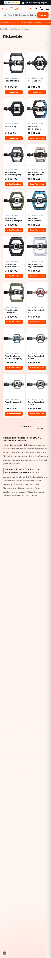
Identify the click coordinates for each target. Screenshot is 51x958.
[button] (4, 953)
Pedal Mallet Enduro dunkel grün (13, 219)
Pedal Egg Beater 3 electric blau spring (13, 357)
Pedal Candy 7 (34, 81)
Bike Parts (9, 29)
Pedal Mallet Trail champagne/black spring (36, 173)
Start (2, 29)
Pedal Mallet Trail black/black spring (13, 173)
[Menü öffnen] (47, 9)
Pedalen (17, 29)
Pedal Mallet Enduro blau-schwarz (34, 127)
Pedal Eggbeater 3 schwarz (36, 357)
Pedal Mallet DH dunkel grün (12, 311)
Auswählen (14, 92)
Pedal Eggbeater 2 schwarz (36, 403)
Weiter (40, 428)
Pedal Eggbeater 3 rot (36, 311)
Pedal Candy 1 (11, 126)
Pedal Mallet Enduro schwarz (12, 265)
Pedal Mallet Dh (12, 81)
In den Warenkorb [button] (37, 138)
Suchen (42, 15)
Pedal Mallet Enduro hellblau (35, 219)
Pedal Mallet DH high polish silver (35, 265)
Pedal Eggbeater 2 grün (13, 403)
